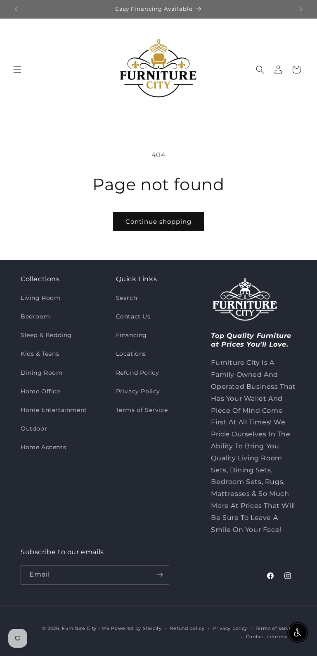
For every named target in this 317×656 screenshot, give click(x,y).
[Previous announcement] (16, 9)
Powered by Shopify (136, 628)
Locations (131, 353)
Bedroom (35, 316)
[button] (17, 69)
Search (126, 298)
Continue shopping (158, 221)
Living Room (41, 298)
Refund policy (187, 628)
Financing (131, 335)
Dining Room (42, 372)
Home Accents (43, 447)
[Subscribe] (160, 574)
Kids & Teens (40, 353)
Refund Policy (137, 372)
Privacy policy (230, 628)
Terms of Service (142, 410)
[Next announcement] (301, 9)
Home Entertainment (54, 410)
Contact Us (133, 316)
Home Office (40, 391)
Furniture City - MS (85, 628)
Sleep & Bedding (46, 335)
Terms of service (275, 628)
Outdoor (34, 428)
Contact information (271, 636)
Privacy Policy (138, 391)
